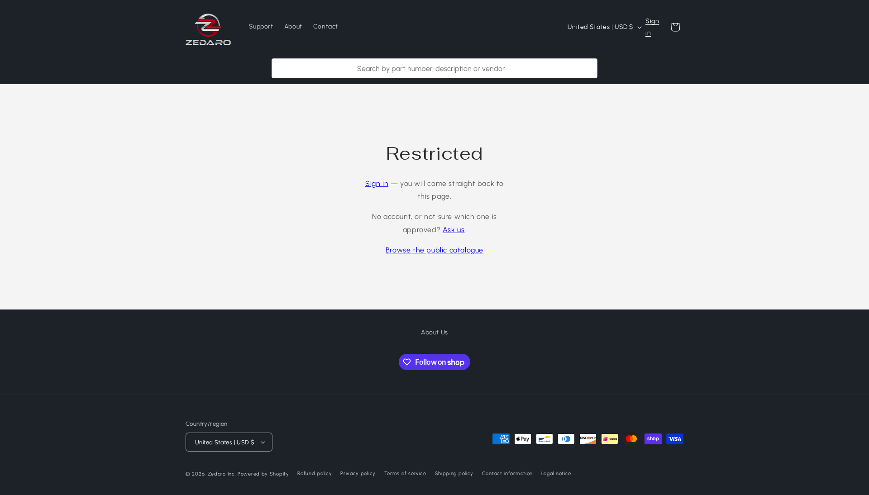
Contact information (507, 473)
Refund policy (314, 473)
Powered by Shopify (263, 474)
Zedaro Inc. (222, 474)
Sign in (652, 26)
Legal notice (556, 473)
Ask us (454, 229)
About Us (434, 332)
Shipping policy (454, 473)
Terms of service (405, 473)
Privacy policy (358, 473)
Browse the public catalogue (434, 250)
